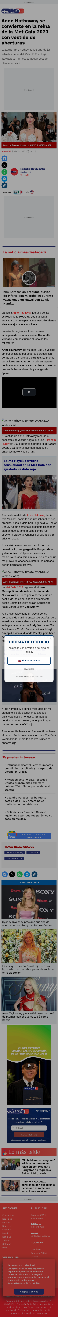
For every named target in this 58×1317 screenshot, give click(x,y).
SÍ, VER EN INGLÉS (29, 660)
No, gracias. (29, 669)
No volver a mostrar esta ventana (29, 676)
